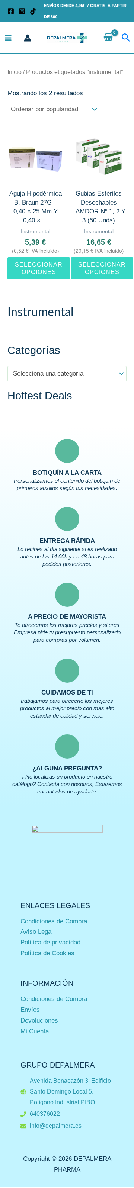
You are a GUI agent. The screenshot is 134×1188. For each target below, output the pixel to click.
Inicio (14, 72)
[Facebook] (10, 11)
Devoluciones (39, 1020)
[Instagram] (22, 11)
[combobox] (67, 373)
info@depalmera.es (56, 1126)
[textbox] (63, 374)
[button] (126, 38)
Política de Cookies (47, 953)
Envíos (30, 1009)
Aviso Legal (36, 931)
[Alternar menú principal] (8, 38)
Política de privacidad (50, 942)
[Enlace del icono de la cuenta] (27, 38)
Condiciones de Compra (53, 921)
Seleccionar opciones (39, 268)
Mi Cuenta (34, 1031)
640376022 (45, 1114)
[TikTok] (33, 11)
